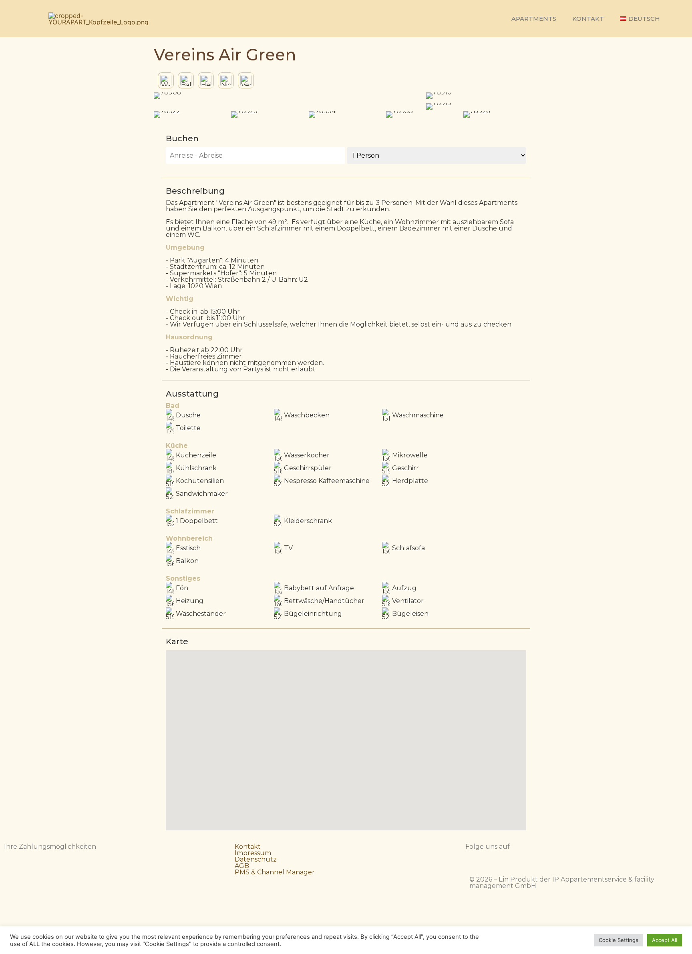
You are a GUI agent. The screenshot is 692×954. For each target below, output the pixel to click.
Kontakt (588, 18)
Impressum (253, 853)
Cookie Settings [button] (618, 940)
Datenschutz (256, 859)
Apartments (533, 18)
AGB (242, 866)
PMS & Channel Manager (275, 872)
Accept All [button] (664, 940)
